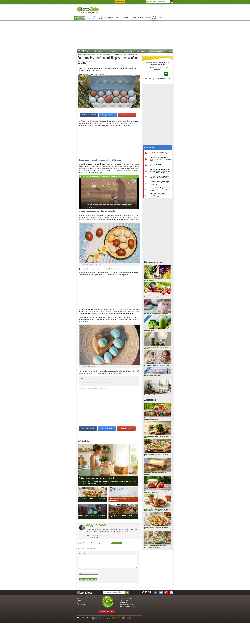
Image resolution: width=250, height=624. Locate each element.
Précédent (138, 85)
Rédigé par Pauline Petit (96, 525)
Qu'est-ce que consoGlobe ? (84, 597)
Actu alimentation (172, 51)
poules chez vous (118, 217)
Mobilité (140, 17)
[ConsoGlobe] (88, 9)
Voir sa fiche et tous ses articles (96, 535)
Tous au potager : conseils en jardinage (155, 297)
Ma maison (101, 18)
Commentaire (82, 554)
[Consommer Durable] (113, 618)
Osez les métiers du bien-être (152, 375)
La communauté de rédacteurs (128, 597)
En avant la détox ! (149, 330)
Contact (79, 601)
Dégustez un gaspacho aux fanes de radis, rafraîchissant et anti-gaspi (155, 546)
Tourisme (133, 17)
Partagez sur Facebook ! (89, 115)
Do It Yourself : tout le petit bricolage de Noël (156, 365)
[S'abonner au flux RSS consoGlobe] (171, 592)
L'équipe (79, 599)
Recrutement (123, 603)
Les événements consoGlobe (127, 606)
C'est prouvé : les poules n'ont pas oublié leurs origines (97, 382)
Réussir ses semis (149, 280)
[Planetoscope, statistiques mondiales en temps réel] (98, 618)
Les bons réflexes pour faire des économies (156, 313)
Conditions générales (82, 604)
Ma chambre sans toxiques (151, 395)
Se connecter (120, 1)
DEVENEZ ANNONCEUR (106, 611)
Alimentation (81, 17)
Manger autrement (127, 51)
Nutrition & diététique (112, 51)
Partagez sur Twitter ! (108, 115)
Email (80, 573)
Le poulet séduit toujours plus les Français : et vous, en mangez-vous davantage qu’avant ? (157, 509)
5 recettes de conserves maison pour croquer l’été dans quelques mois (156, 418)
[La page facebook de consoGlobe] (155, 592)
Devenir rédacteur (92, 537)
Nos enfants (115, 17)
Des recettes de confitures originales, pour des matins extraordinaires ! (157, 491)
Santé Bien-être (94, 18)
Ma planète (125, 17)
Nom (80, 569)
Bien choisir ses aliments (156, 51)
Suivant (79, 85)
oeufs (112, 166)
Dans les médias (124, 601)
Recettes (99, 51)
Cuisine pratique (141, 51)
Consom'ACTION (154, 18)
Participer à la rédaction (126, 599)
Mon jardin (108, 17)
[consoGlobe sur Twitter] (161, 592)
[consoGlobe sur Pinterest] (166, 592)
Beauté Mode (88, 18)
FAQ (78, 603)
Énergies (147, 17)
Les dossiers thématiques (126, 604)
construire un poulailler (105, 269)
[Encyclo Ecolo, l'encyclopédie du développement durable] (127, 618)
